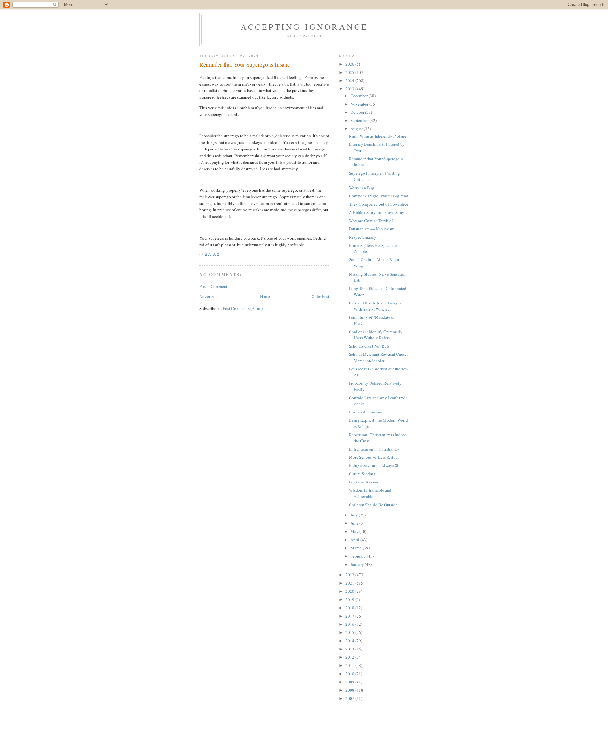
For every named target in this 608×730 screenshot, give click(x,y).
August (357, 128)
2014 (350, 641)
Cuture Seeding (362, 474)
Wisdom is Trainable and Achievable (370, 493)
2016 (350, 624)
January (358, 564)
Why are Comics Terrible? (371, 220)
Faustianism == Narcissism (371, 229)
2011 (350, 665)
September (360, 120)
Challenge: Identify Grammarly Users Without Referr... (375, 335)
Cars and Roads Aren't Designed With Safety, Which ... (376, 306)
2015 (350, 632)
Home (265, 296)
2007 (350, 698)
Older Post (320, 296)
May (355, 531)
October (358, 112)
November (360, 104)
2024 (350, 80)
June (355, 523)
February (359, 556)
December (360, 96)
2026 (350, 64)
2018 (350, 608)
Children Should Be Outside (373, 505)
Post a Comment (213, 286)
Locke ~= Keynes (364, 482)
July (355, 515)
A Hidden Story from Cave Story (376, 212)
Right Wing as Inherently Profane (377, 136)
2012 (350, 657)
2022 (350, 575)
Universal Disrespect (366, 412)
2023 (350, 89)
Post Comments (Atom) (243, 308)
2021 (350, 583)
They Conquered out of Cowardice (378, 204)
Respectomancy (362, 237)
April (355, 539)
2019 (350, 599)
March (357, 548)
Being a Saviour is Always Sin (375, 465)
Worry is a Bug (361, 187)
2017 (350, 616)
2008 (350, 690)
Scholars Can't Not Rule (369, 346)
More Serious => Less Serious (374, 457)
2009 (350, 682)
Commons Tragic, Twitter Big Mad (378, 196)
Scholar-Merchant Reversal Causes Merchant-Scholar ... (378, 357)
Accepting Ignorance (304, 26)
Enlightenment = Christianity (374, 449)
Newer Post (209, 296)
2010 (350, 673)
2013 (350, 649)
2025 (350, 72)
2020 (350, 591)
